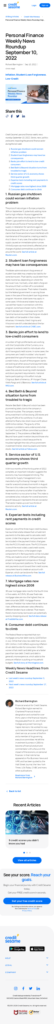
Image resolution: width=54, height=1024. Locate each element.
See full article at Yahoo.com (24, 449)
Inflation (10, 74)
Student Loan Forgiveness (31, 74)
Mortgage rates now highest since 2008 (28, 186)
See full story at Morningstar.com (28, 662)
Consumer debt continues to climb (26, 189)
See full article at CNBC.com (27, 326)
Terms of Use (31, 909)
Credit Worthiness (32, 16)
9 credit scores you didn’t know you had (24, 842)
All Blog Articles (12, 16)
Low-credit (12, 78)
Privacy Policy (27, 911)
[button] (6, 5)
